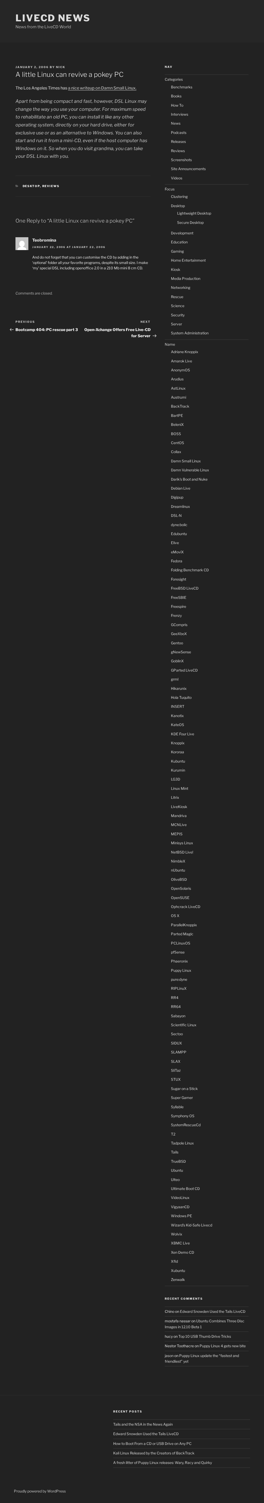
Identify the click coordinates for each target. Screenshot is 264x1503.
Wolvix (176, 1234)
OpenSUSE (180, 897)
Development (182, 233)
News (175, 123)
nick (60, 67)
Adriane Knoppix (184, 352)
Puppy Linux (181, 970)
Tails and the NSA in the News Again (143, 1424)
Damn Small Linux (186, 461)
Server (176, 324)
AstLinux (178, 388)
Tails (174, 1152)
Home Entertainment (188, 260)
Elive (175, 542)
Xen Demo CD (182, 1252)
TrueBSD (178, 1161)
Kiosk (175, 269)
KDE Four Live (182, 734)
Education (179, 242)
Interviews (179, 114)
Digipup (177, 497)
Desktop (31, 186)
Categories (174, 79)
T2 (173, 1134)
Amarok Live (181, 361)
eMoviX (177, 552)
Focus (170, 189)
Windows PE (181, 1216)
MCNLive (179, 824)
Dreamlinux (180, 506)
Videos (176, 178)
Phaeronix (179, 961)
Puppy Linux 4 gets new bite (223, 1346)
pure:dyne (179, 979)
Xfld (174, 1261)
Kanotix (177, 715)
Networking (180, 287)
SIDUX (176, 1043)
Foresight (178, 579)
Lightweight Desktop (194, 213)
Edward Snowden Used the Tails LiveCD (212, 1311)
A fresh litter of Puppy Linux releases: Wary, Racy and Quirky (162, 1462)
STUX (176, 1079)
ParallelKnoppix (184, 925)
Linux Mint (179, 788)
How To (177, 105)
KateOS (177, 724)
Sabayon (178, 1016)
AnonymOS (180, 370)
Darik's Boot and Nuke (189, 479)
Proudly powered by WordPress (40, 1491)
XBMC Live (180, 1243)
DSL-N (176, 515)
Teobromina (44, 240)
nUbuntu (178, 870)
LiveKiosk (179, 806)
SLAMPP (178, 1052)
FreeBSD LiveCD (185, 588)
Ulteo (175, 1179)
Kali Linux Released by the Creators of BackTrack (153, 1453)
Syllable (177, 1107)
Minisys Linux (182, 843)
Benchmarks (181, 87)
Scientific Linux (183, 1025)
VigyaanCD (180, 1207)
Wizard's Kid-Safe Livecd (191, 1225)
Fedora (176, 561)
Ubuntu (177, 1170)
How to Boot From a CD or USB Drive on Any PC (152, 1443)
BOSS (176, 434)
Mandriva (179, 815)
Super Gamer (182, 1097)
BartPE (177, 415)
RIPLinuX (179, 988)
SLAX (175, 1061)
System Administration (190, 333)
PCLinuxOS (180, 943)
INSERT (177, 706)
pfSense (178, 952)
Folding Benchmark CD (190, 570)
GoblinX (177, 661)
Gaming (177, 251)
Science (177, 306)
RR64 (176, 1006)
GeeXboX (179, 633)
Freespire (178, 606)
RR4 (174, 997)
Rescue (177, 297)
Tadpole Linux (182, 1143)
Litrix (175, 797)
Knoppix (178, 743)
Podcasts (178, 132)
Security (178, 315)
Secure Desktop (190, 222)
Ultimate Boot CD (185, 1188)
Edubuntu (179, 533)
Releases (178, 141)
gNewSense (181, 652)
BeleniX (177, 424)
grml (174, 679)
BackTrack (180, 406)
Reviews (51, 186)
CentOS (177, 443)
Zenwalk (178, 1279)
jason (169, 1355)
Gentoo (177, 643)
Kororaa (177, 752)
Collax (176, 452)
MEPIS (177, 834)
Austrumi (178, 397)
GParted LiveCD (184, 670)
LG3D (175, 779)
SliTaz (176, 1070)
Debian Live (180, 488)
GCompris (179, 624)
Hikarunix (179, 688)
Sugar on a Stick (184, 1088)
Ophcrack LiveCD (185, 906)
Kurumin (178, 770)
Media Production (185, 278)
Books (176, 96)
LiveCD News (52, 18)
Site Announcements (188, 169)
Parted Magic (182, 934)
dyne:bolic (179, 525)
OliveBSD (179, 879)
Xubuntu (178, 1270)
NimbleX (178, 861)
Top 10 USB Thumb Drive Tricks (204, 1336)
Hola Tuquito (181, 697)
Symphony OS (182, 1116)
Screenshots (181, 160)
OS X (175, 915)
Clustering (179, 196)
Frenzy (176, 615)
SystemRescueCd (186, 1125)
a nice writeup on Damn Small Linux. (102, 88)
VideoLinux (180, 1197)
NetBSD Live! (182, 852)
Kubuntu (178, 761)
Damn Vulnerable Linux (190, 470)
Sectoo (177, 1034)
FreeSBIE (178, 597)
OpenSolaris (181, 888)
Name (170, 344)
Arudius (177, 379)
